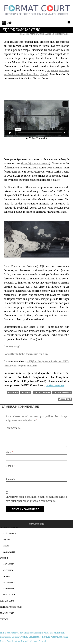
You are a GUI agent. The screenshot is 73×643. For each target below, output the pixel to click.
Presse (6, 546)
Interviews (8, 582)
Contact (4, 619)
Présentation (9, 533)
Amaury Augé (36, 34)
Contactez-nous (36, 524)
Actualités (8, 564)
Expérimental (5, 637)
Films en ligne (7, 613)
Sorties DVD (9, 595)
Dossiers (7, 576)
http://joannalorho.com (35, 163)
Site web (10, 479)
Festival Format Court (11, 607)
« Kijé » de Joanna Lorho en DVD (48, 361)
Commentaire (13, 428)
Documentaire (35, 637)
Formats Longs (7, 601)
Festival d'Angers (42, 392)
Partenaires (9, 552)
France (24, 636)
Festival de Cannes (20, 632)
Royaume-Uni (47, 633)
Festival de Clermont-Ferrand (33, 641)
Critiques (8, 570)
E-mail (10, 465)
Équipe (6, 539)
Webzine (4, 558)
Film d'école (6, 632)
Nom (9, 452)
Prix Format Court (62, 392)
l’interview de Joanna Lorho (20, 365)
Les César (16, 637)
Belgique (26, 392)
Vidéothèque (65, 399)
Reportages (8, 588)
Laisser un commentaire (56, 34)
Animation (13, 392)
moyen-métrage (36, 633)
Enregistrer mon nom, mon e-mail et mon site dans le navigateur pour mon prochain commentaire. (36, 498)
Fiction (46, 636)
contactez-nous (55, 385)
